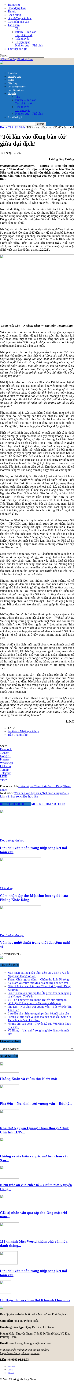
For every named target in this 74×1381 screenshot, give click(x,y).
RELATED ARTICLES (15, 804)
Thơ (17, 28)
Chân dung (14, 14)
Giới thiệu (11, 1366)
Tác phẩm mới (23, 35)
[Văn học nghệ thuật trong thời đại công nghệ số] (20, 931)
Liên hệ (10, 1370)
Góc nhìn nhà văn (18, 21)
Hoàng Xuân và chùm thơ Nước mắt (28, 1079)
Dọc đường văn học (19, 18)
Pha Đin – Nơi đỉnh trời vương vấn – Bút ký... (36, 1103)
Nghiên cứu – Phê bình (29, 45)
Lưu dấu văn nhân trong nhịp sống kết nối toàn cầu (38, 1013)
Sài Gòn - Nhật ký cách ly (23, 731)
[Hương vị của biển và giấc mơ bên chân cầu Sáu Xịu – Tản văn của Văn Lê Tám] (9, 1148)
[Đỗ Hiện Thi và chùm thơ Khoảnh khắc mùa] (5, 1292)
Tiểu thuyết (22, 38)
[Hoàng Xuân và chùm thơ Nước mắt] (9, 1071)
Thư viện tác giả (17, 48)
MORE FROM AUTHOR (48, 804)
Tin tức (12, 11)
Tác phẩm (14, 25)
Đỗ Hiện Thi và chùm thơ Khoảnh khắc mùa (34, 1003)
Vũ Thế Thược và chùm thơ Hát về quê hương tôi (37, 999)
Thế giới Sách (16, 127)
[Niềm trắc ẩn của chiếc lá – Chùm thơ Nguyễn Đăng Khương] (9, 1177)
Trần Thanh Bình (18, 734)
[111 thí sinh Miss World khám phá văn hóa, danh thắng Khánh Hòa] (9, 1234)
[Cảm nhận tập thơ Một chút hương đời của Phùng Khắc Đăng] (20, 884)
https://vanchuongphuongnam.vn (19, 1353)
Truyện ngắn (22, 42)
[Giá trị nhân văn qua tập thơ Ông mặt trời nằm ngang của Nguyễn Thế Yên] (9, 1205)
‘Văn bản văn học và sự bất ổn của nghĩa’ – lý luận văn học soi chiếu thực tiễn (34, 794)
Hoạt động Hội (17, 8)
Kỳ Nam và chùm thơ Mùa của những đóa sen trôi (38, 982)
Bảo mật (11, 1373)
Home (3, 127)
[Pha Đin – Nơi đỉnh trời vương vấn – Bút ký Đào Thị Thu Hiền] (9, 1096)
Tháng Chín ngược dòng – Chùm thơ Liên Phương (38, 979)
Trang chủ (14, 4)
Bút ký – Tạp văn (25, 31)
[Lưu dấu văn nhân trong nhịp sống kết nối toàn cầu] (19, 837)
